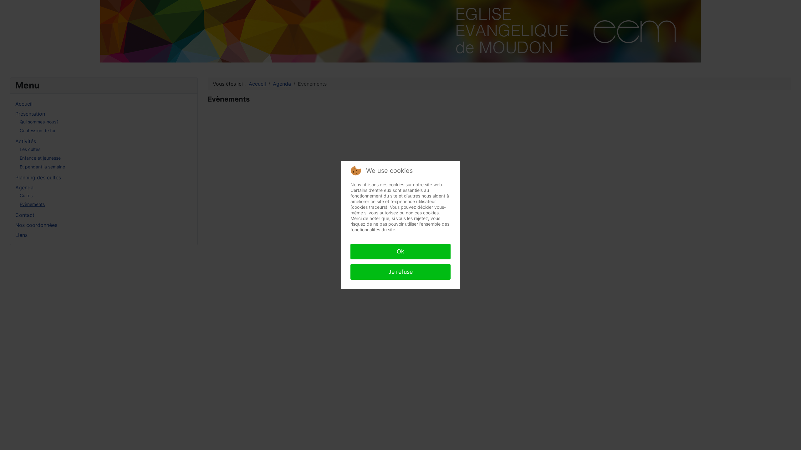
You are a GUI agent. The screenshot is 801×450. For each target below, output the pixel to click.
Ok (400, 251)
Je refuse (400, 271)
